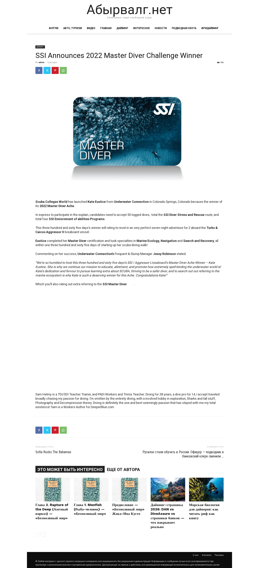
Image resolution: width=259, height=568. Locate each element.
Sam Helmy (43, 385)
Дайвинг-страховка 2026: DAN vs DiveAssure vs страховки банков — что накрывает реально (167, 516)
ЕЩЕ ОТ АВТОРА (123, 469)
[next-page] (43, 534)
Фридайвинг (210, 28)
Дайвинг (122, 28)
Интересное (141, 28)
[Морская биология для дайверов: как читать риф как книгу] (206, 489)
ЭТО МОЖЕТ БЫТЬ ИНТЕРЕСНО (70, 469)
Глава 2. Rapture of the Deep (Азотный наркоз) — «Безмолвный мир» (51, 511)
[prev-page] (37, 534)
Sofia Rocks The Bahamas (53, 452)
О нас (196, 555)
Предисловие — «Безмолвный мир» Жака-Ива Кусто (128, 509)
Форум (53, 28)
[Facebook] (38, 70)
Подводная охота (184, 28)
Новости (161, 28)
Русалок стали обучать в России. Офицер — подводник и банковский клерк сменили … (183, 454)
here (131, 284)
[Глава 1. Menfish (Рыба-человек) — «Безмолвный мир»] (91, 489)
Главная (106, 28)
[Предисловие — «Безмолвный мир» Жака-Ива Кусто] (129, 489)
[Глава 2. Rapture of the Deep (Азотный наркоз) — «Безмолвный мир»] (52, 489)
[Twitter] (47, 70)
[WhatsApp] (63, 70)
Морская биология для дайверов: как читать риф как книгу (204, 511)
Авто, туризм (72, 28)
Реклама (219, 555)
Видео (91, 28)
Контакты (206, 555)
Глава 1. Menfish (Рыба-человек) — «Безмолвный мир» (90, 509)
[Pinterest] (55, 70)
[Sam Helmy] (129, 335)
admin (41, 62)
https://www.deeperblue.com (72, 385)
